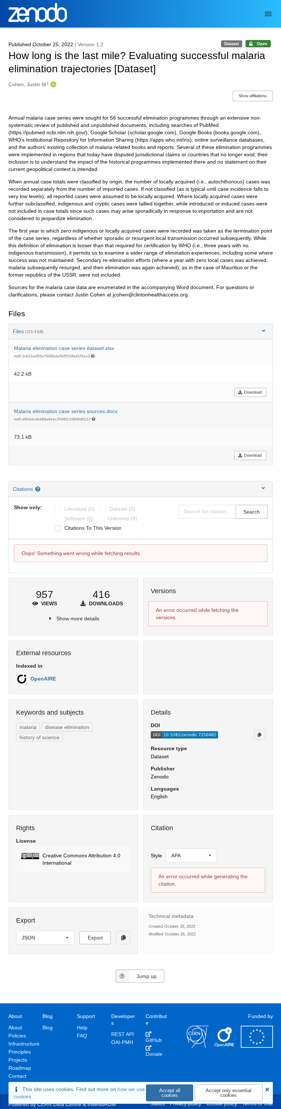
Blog (47, 1027)
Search (251, 512)
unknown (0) (122, 518)
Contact (17, 1076)
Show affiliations (253, 96)
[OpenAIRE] (225, 1046)
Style (156, 855)
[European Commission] (257, 1046)
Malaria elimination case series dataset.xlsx (64, 348)
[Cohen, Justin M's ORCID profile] (52, 84)
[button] (73, 859)
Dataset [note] (231, 43)
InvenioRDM (101, 1104)
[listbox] (191, 855)
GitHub (154, 1040)
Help (82, 1027)
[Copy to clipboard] (259, 735)
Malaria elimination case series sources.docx (65, 411)
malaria (28, 727)
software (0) (78, 518)
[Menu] (268, 14)
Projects (17, 1060)
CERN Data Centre (59, 1104)
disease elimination (67, 727)
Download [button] (253, 392)
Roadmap (19, 1068)
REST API (122, 1034)
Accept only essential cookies (228, 1093)
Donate (154, 1054)
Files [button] (28, 331)
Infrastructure (24, 1044)
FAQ (82, 1036)
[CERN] (198, 1046)
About (15, 1027)
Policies (17, 1036)
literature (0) (79, 509)
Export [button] (95, 938)
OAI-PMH (122, 1042)
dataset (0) (122, 509)
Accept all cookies (169, 1093)
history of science (39, 737)
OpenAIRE (43, 679)
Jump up (146, 976)
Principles (19, 1052)
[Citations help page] (38, 489)
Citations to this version (92, 528)
